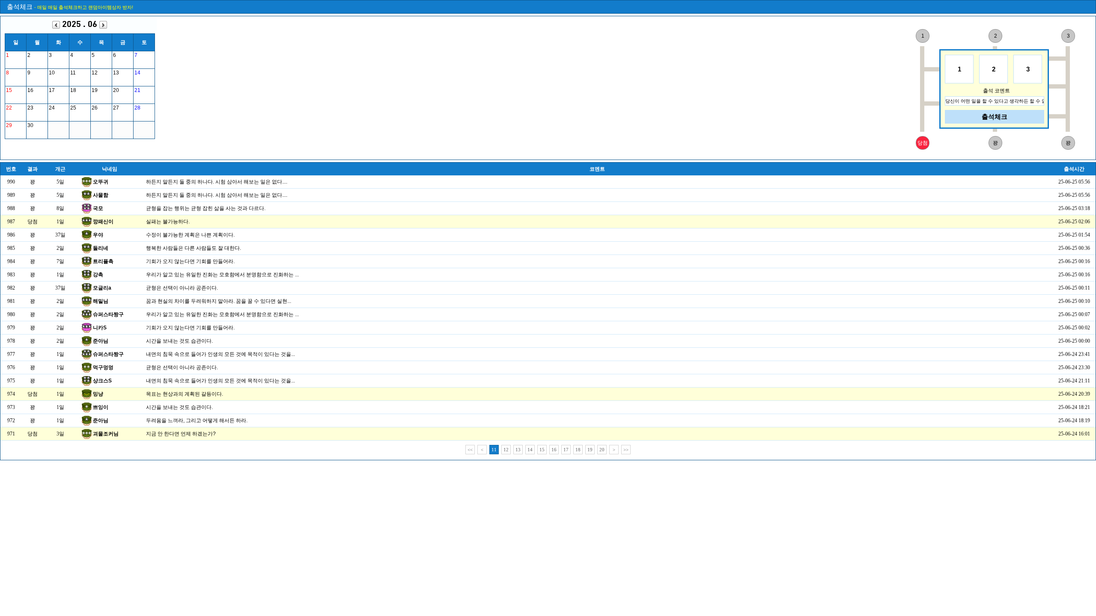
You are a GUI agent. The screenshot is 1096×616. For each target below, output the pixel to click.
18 (578, 449)
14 (530, 449)
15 (542, 449)
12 (506, 449)
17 (566, 449)
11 (494, 449)
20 (602, 449)
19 (590, 449)
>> (625, 449)
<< (470, 449)
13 (518, 449)
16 (554, 449)
